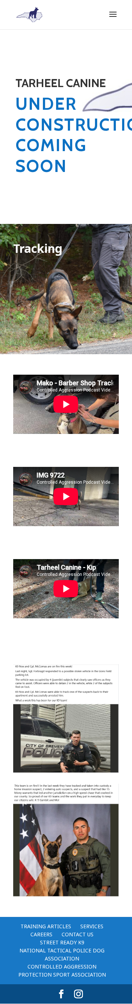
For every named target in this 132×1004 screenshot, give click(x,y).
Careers (41, 934)
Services (91, 926)
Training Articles (46, 926)
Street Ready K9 (62, 942)
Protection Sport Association (62, 974)
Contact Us (78, 934)
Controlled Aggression (61, 966)
